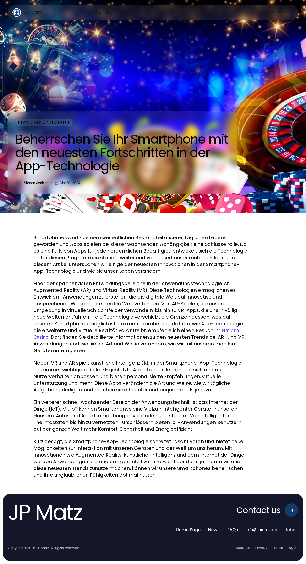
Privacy (261, 547)
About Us (243, 547)
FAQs (232, 530)
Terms (277, 547)
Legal (292, 547)
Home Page (188, 530)
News (214, 530)
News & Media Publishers (44, 122)
